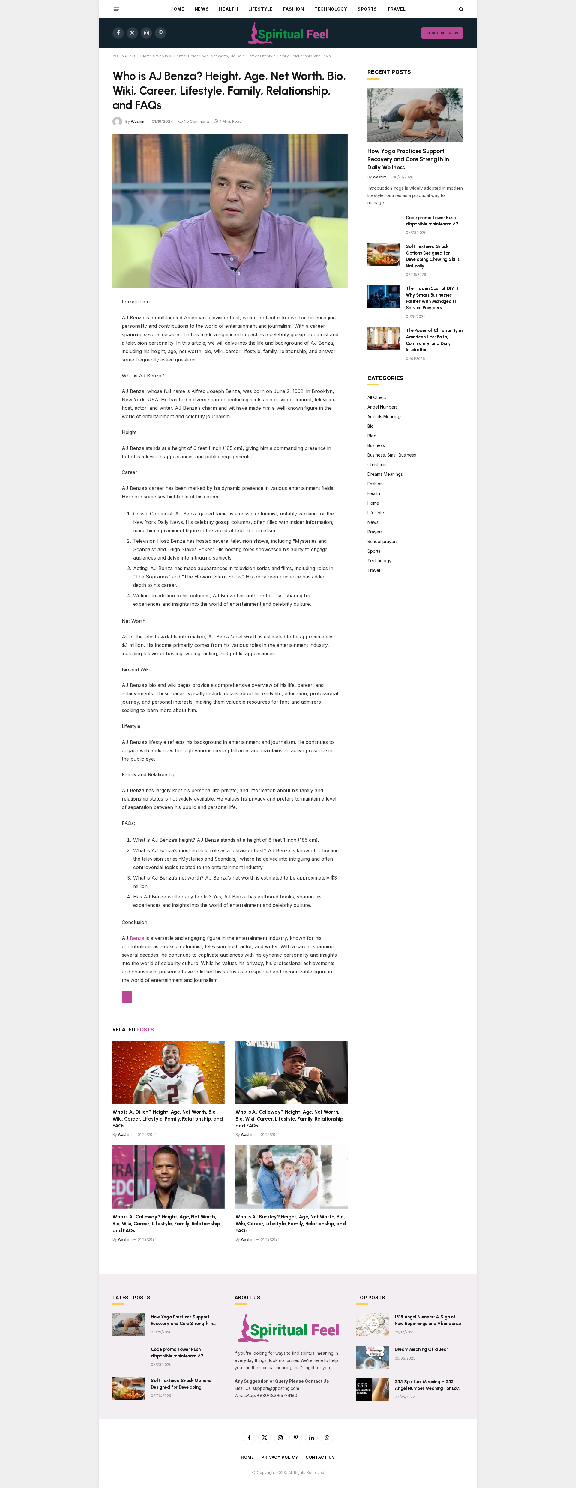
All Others (377, 397)
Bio (371, 426)
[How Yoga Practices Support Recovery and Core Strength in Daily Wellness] (416, 115)
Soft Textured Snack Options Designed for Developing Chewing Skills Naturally (433, 256)
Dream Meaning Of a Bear (421, 1349)
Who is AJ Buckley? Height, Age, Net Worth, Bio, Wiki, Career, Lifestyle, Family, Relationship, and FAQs (291, 1223)
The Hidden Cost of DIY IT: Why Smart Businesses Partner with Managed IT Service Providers (433, 298)
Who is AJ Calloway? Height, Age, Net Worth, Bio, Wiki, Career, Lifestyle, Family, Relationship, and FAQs (290, 1119)
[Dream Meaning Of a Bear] (372, 1357)
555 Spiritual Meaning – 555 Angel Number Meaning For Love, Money (428, 1385)
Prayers (375, 531)
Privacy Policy (280, 1457)
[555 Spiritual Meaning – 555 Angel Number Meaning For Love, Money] (372, 1389)
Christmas (377, 464)
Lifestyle (260, 8)
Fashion (293, 8)
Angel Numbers (383, 406)
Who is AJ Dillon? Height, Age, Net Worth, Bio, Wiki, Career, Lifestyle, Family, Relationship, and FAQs (167, 1119)
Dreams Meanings (385, 474)
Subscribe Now (442, 33)
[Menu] (116, 9)
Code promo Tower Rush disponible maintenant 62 (432, 221)
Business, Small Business (392, 454)
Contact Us (320, 1457)
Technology (330, 8)
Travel (396, 8)
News (202, 8)
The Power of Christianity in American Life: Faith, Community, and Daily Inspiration (434, 340)
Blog (372, 435)
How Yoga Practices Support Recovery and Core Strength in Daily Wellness (408, 159)
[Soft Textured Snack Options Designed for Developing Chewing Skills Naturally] (384, 254)
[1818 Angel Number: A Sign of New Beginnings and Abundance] (372, 1324)
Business (376, 445)
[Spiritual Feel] (288, 33)
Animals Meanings (385, 416)
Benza (137, 938)
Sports (367, 8)
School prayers (383, 541)
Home (177, 8)
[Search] (461, 9)
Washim (138, 121)
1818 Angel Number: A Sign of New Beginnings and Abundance (428, 1320)
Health (228, 8)
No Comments (197, 121)
